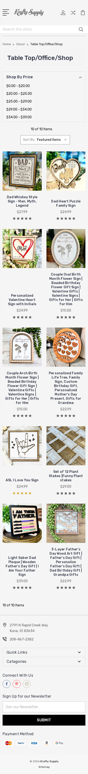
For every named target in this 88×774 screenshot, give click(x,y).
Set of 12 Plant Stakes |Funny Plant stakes (66, 476)
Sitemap (44, 767)
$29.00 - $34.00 (19, 109)
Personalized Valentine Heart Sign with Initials (22, 300)
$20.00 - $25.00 (19, 94)
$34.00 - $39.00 (19, 117)
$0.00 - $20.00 (18, 86)
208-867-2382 (22, 639)
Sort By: (29, 140)
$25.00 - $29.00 (19, 101)
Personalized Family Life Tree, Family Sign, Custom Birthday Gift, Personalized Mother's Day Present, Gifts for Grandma (66, 388)
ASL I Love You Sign (22, 480)
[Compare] (73, 14)
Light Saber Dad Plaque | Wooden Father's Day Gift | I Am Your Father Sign (22, 566)
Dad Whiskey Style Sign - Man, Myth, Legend (22, 201)
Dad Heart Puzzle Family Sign (65, 203)
